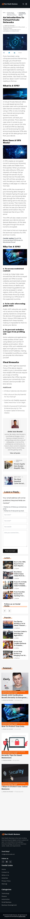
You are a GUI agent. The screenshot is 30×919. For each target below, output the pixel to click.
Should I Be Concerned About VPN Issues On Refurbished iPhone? (13, 240)
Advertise (5, 878)
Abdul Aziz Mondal (9, 25)
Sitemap (4, 884)
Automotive (5, 899)
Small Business (6, 902)
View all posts (15, 453)
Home (4, 12)
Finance (4, 896)
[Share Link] (9, 52)
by (16, 568)
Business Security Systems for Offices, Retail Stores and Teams (11, 14)
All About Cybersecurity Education (15, 391)
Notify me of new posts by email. (14, 511)
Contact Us (5, 872)
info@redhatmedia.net (8, 854)
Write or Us (5, 875)
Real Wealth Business (12, 915)
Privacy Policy (6, 881)
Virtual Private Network (11, 65)
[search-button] (23, 4)
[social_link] (4, 611)
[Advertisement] (15, 813)
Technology (5, 893)
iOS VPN (23, 124)
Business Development (9, 905)
